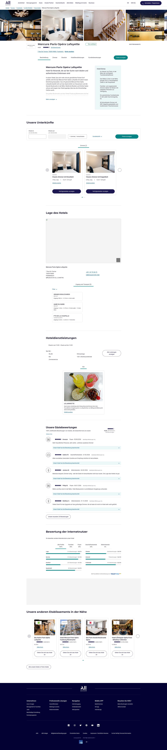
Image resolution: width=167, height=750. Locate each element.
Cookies (85, 733)
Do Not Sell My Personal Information (121, 733)
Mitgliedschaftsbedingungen (59, 733)
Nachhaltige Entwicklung (33, 712)
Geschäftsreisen (53, 704)
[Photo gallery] (83, 25)
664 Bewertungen (55, 47)
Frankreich (19, 8)
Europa (13, 8)
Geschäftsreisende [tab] (91, 546)
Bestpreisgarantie (135, 44)
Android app (98, 709)
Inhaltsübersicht (76, 706)
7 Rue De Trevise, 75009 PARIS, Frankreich (51, 51)
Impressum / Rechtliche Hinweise (99, 733)
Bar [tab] (83, 367)
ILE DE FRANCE (28, 8)
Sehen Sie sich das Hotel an (44, 653)
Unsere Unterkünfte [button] (40, 122)
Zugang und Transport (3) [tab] (83, 284)
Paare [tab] (79, 546)
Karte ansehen (69, 51)
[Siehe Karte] (83, 241)
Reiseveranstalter (54, 709)
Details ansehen (68, 412)
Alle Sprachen (75, 709)
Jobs (28, 709)
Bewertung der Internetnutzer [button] (67, 531)
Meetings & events (54, 706)
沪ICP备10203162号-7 (89, 738)
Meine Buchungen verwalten (125, 704)
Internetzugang (76, 704)
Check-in (33, 132)
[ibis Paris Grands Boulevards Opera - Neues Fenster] (96, 627)
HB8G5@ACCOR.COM (92, 275)
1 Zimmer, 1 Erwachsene (77, 136)
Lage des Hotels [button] (57, 212)
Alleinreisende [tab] (105, 546)
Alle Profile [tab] (60, 546)
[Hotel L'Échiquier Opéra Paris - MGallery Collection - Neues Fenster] (122, 627)
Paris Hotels (37, 8)
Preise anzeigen (121, 57)
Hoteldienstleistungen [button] (61, 338)
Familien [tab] (70, 546)
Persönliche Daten (75, 733)
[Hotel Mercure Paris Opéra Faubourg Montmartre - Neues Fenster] (70, 627)
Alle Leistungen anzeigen (111, 353)
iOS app (97, 706)
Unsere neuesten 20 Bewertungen (58, 517)
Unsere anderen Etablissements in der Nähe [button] (56, 611)
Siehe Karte (40, 647)
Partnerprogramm (31, 715)
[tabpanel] (83, 174)
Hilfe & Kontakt (122, 706)
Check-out (52, 132)
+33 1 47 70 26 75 (91, 272)
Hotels (7, 8)
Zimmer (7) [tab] (83, 145)
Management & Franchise (33, 706)
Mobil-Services (99, 704)
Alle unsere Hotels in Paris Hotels (39, 667)
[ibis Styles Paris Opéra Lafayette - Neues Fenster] (44, 627)
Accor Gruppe (30, 704)
